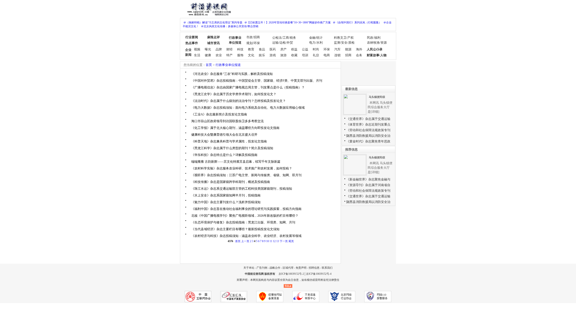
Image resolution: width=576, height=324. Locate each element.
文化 (251, 55)
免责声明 (301, 267)
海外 (359, 49)
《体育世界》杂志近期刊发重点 (368, 124)
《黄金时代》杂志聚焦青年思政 (368, 141)
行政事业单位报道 (228, 65)
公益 (305, 49)
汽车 (337, 49)
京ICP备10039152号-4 (318, 273)
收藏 (294, 55)
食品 (262, 49)
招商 (348, 55)
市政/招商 (253, 37)
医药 (273, 49)
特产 (229, 55)
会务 (359, 55)
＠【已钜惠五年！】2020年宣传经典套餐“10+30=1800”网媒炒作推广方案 (287, 22)
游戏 (273, 55)
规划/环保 (253, 43)
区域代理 (288, 267)
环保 (327, 49)
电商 (327, 55)
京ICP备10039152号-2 (291, 273)
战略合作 (275, 267)
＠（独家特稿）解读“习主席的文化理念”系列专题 (212, 22)
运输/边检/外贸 (282, 42)
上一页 (245, 241)
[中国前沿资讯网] (208, 8)
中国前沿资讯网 (254, 273)
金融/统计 (316, 37)
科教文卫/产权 (344, 37)
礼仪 (316, 55)
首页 (209, 65)
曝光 (208, 49)
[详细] (375, 111)
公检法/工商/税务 (284, 37)
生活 (197, 55)
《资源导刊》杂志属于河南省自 (368, 185)
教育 (251, 49)
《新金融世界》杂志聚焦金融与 (368, 179)
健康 (208, 55)
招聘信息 (314, 267)
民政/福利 (373, 37)
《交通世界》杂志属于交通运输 (368, 119)
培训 (305, 55)
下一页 (284, 241)
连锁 (337, 55)
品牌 (219, 49)
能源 (348, 49)
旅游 (283, 55)
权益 (294, 49)
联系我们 (327, 267)
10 (267, 241)
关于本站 (248, 267)
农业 (219, 55)
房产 (283, 49)
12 (274, 241)
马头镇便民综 (377, 97)
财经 (229, 49)
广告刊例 (261, 267)
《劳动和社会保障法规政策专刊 (368, 130)
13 (277, 241)
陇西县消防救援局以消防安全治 (368, 135)
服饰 (240, 55)
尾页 (291, 241)
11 (271, 241)
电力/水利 (316, 42)
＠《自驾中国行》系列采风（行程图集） (357, 22)
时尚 (316, 49)
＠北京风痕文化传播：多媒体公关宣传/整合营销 (229, 26)
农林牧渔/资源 (377, 42)
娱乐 (262, 55)
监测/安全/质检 (344, 42)
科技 (240, 49)
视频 (197, 49)
